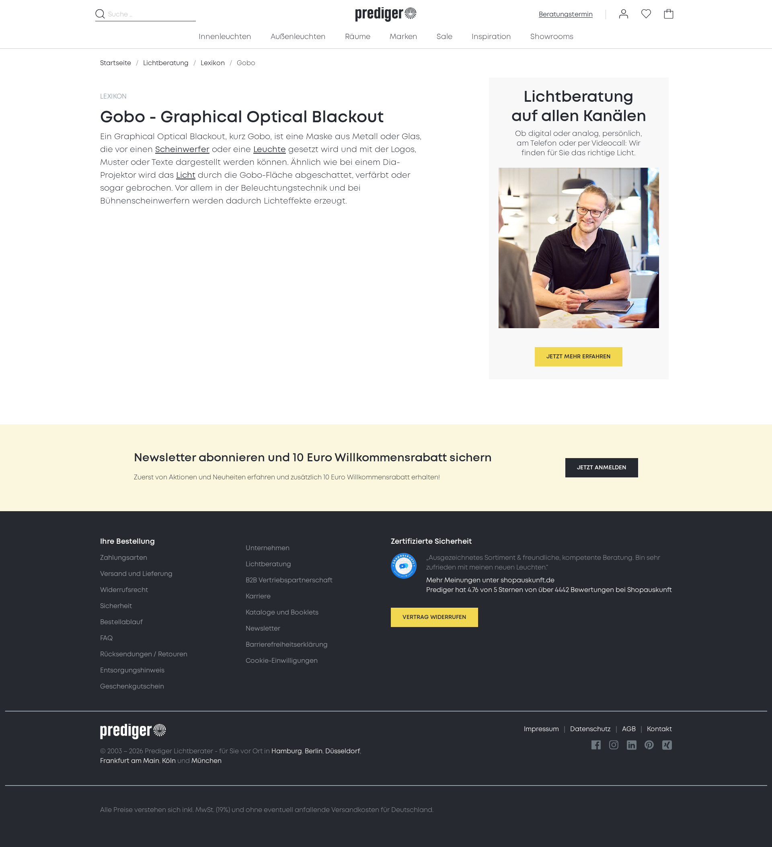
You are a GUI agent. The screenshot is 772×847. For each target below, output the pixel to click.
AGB (629, 729)
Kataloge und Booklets (282, 612)
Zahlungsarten (123, 557)
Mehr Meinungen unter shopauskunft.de (490, 580)
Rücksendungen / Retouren (143, 654)
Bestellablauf (121, 622)
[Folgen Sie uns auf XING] (667, 745)
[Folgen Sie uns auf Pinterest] (649, 745)
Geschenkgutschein (132, 686)
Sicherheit (116, 606)
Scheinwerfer (182, 149)
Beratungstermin (566, 14)
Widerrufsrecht (124, 590)
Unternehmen (268, 548)
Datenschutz (591, 729)
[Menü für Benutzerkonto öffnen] (623, 14)
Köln (169, 761)
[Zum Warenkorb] (668, 14)
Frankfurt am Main (129, 761)
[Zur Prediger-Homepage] (385, 14)
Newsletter (263, 628)
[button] (601, 467)
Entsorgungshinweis (132, 670)
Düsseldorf (342, 751)
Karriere (258, 596)
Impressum (542, 729)
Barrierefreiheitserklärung (287, 644)
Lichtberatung (268, 564)
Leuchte (269, 149)
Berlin (313, 751)
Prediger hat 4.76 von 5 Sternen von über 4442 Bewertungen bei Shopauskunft (549, 590)
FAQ (106, 638)
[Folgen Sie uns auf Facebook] (596, 745)
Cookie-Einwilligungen (282, 660)
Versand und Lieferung (136, 573)
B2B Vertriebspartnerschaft (289, 580)
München (206, 761)
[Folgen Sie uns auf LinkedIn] (631, 745)
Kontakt (659, 729)
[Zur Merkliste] (646, 14)
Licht (185, 175)
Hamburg (286, 751)
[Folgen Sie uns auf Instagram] (614, 745)
